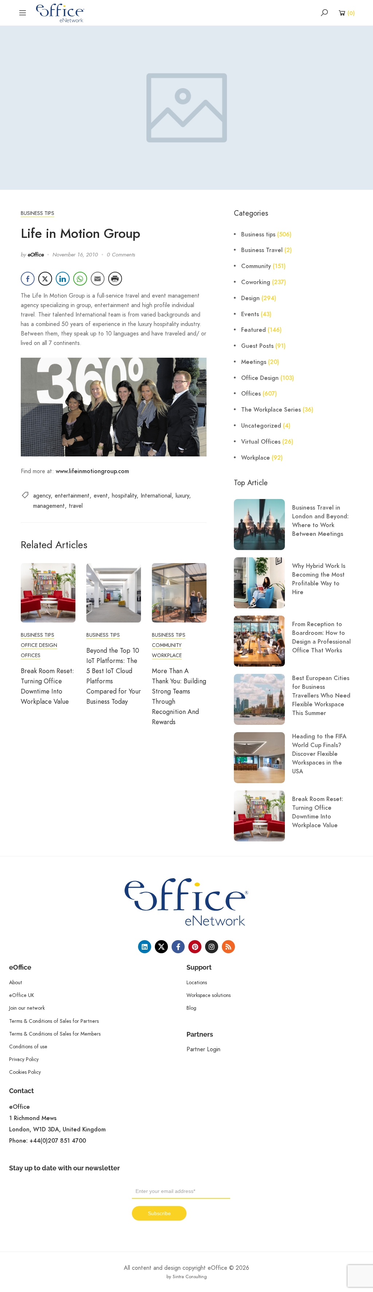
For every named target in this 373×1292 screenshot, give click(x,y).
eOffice (36, 254)
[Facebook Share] (28, 279)
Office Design (39, 645)
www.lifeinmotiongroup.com (92, 471)
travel (76, 506)
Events (250, 314)
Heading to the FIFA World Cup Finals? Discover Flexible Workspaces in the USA (319, 754)
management (49, 506)
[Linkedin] (144, 946)
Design (250, 298)
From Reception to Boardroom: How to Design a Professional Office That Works (321, 637)
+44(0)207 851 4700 (58, 1141)
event (101, 495)
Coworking (255, 282)
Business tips (37, 213)
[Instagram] (211, 946)
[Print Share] (115, 279)
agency (42, 495)
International (156, 495)
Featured (253, 330)
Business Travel (262, 250)
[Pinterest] (194, 946)
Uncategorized (261, 426)
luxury (182, 495)
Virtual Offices (260, 442)
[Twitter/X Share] (45, 279)
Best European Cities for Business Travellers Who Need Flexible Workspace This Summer (321, 695)
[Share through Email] (98, 279)
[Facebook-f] (178, 946)
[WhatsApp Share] (80, 279)
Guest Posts (257, 346)
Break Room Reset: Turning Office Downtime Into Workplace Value (317, 812)
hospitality (124, 495)
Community (166, 645)
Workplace (167, 655)
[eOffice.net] (60, 12)
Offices (30, 655)
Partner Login (203, 1049)
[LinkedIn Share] (63, 279)
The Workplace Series (271, 410)
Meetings (253, 362)
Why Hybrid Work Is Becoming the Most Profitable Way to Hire (318, 579)
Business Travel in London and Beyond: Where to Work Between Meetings (320, 521)
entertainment (72, 495)
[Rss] (228, 946)
